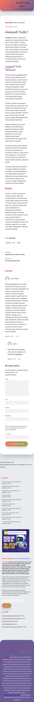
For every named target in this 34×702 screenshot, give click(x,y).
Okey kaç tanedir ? (6, 495)
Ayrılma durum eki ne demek (15, 254)
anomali (8, 242)
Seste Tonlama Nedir (7, 621)
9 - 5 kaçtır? (8, 434)
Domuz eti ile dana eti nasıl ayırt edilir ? (11, 517)
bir (14, 242)
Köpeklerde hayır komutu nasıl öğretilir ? (12, 499)
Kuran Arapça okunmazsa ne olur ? (10, 513)
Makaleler (12, 238)
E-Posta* (7, 407)
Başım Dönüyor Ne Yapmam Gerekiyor (11, 627)
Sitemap (2, 467)
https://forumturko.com (7, 462)
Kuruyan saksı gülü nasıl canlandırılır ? (11, 508)
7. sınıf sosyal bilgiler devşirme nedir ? (11, 521)
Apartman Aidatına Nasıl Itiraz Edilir (10, 615)
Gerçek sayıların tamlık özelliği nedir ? (11, 482)
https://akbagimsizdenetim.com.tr (10, 464)
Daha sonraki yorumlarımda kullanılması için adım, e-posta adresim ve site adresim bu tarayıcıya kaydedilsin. (16, 428)
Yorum (6, 379)
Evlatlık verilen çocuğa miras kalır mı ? (11, 490)
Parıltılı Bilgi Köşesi (22, 4)
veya (18, 242)
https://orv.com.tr (26, 464)
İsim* (6, 399)
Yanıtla (17, 336)
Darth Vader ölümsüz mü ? (8, 504)
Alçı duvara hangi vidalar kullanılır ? (11, 486)
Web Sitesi (8, 415)
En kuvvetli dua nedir (12, 261)
